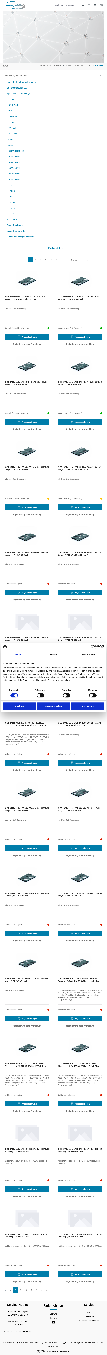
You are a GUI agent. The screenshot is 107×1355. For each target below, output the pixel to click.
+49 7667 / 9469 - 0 (18, 1315)
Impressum (89, 1316)
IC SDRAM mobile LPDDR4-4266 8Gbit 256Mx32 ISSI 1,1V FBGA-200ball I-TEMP (79, 724)
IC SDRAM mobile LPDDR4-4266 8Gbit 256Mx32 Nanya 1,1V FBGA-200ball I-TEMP (79, 468)
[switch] (40, 695)
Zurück (6, 66)
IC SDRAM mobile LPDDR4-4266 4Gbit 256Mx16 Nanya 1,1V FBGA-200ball (26, 638)
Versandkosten (51, 1342)
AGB (89, 1312)
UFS (10, 111)
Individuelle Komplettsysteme (20, 237)
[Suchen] (83, 5)
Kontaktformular (24, 1332)
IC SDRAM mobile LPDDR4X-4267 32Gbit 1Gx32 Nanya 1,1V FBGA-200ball (79, 809)
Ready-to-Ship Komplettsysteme (21, 82)
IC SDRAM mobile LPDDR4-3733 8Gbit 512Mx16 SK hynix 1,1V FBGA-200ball (79, 298)
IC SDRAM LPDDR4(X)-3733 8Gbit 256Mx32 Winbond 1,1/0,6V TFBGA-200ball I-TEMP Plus (25, 724)
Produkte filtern (55, 248)
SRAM (10, 145)
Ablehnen (19, 706)
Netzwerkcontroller (16, 151)
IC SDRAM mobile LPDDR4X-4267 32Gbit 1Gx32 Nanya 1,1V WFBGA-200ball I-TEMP (26, 298)
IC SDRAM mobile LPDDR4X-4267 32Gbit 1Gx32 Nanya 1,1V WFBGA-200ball (26, 383)
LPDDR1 (11, 185)
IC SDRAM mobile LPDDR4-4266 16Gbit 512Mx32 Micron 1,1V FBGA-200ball (27, 894)
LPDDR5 (11, 208)
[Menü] (89, 5)
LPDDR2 (11, 191)
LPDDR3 (11, 197)
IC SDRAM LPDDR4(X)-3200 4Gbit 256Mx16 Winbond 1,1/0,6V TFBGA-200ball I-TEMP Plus (78, 979)
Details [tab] (53, 654)
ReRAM (11, 99)
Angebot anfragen (29, 337)
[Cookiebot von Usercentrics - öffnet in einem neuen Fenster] (92, 647)
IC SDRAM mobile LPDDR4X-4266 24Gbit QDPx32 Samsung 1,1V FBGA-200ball (80, 1235)
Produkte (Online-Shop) (16, 75)
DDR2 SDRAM (14, 162)
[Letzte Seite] (61, 259)
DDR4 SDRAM (14, 174)
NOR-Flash (12, 134)
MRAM (11, 214)
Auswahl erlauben (53, 706)
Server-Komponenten (16, 231)
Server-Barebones (15, 225)
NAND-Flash (13, 105)
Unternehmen (53, 1305)
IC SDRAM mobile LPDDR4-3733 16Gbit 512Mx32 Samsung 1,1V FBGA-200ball (27, 1150)
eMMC (11, 139)
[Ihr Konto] (95, 5)
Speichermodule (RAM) (17, 88)
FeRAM (11, 122)
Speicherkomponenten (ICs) (19, 93)
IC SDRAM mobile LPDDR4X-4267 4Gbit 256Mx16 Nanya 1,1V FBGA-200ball (80, 383)
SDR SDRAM (13, 116)
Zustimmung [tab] (18, 654)
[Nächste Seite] (56, 259)
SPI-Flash (12, 128)
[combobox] (67, 5)
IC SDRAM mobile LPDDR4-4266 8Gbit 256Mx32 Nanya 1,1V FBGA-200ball (26, 553)
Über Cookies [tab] (88, 654)
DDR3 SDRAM (14, 168)
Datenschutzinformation (89, 1321)
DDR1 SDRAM (14, 157)
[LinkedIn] (53, 1322)
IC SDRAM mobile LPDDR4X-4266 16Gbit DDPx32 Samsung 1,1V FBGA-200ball (80, 1150)
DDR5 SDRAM (14, 179)
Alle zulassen (87, 706)
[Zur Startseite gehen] (16, 5)
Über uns (53, 1314)
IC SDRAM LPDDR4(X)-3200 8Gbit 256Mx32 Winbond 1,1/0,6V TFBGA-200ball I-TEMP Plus (78, 1065)
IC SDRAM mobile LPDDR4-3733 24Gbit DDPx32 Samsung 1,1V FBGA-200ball (26, 1235)
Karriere (53, 1318)
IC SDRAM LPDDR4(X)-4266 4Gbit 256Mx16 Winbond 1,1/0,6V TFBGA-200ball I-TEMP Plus (25, 1065)
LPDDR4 (11, 202)
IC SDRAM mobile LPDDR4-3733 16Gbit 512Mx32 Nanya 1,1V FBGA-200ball (27, 468)
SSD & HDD (12, 219)
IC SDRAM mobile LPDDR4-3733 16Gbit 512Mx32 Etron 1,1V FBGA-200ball (27, 979)
